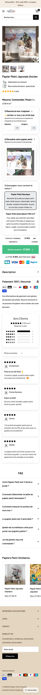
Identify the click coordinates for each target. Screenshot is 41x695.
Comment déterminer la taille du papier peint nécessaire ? (17, 496)
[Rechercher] (36, 17)
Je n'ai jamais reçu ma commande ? (12, 541)
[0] (36, 11)
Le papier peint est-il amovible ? (17, 519)
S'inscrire (10, 656)
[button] (8, 91)
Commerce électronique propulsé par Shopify (19, 690)
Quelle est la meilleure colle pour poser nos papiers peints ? (17, 529)
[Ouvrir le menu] (3, 11)
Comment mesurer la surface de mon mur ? (17, 508)
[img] (10, 362)
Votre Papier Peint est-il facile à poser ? (17, 484)
